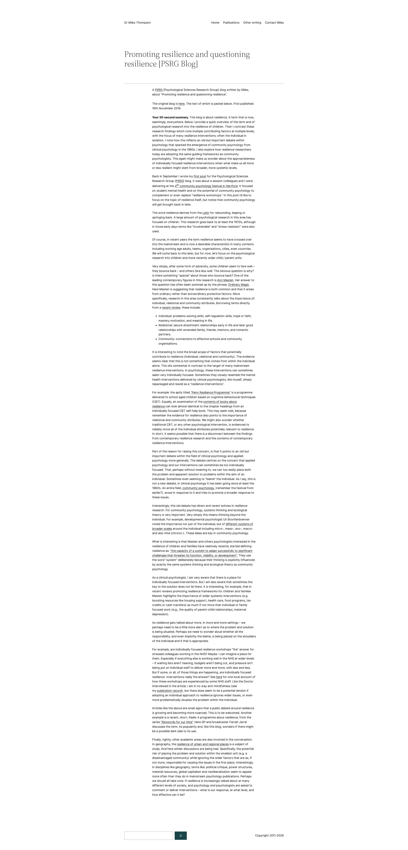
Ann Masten (225, 280)
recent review (171, 307)
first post (200, 176)
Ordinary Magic (238, 284)
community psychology (198, 488)
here (181, 103)
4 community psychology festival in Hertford (206, 186)
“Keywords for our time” (177, 722)
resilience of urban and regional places (203, 744)
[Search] (181, 836)
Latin (206, 212)
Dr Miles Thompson (137, 22)
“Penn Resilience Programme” (211, 392)
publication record (169, 690)
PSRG (159, 89)
